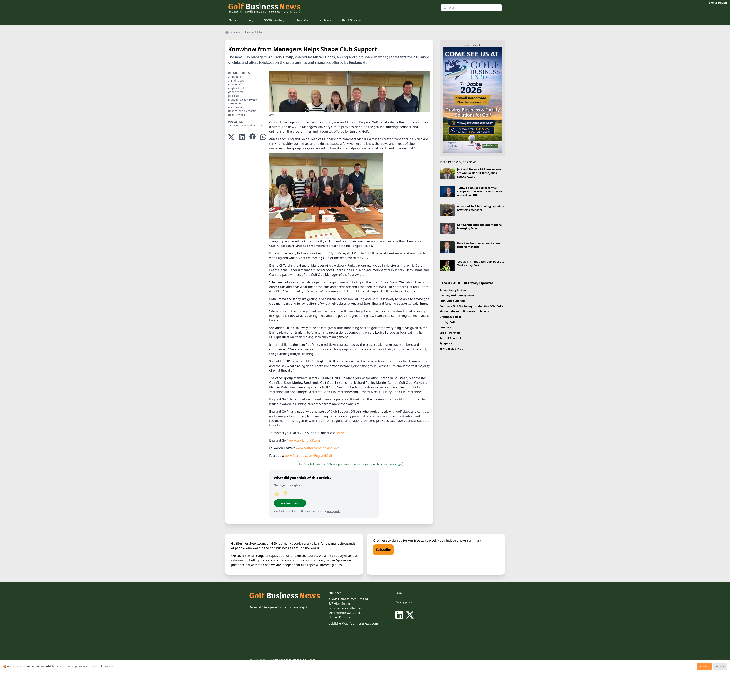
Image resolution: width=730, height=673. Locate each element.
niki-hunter (235, 107)
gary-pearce (236, 92)
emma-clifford (237, 84)
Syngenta (446, 343)
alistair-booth (236, 80)
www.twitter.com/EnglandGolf (317, 448)
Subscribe (383, 549)
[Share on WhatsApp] (263, 137)
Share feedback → (290, 503)
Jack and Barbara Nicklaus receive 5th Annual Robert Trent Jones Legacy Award (479, 173)
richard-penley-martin (242, 111)
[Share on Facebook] (252, 137)
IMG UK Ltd (447, 327)
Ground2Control (450, 317)
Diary (250, 20)
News (232, 20)
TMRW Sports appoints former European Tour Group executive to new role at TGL (479, 191)
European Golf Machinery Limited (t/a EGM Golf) (471, 306)
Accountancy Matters (453, 290)
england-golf (236, 88)
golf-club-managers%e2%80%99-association (243, 99)
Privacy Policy (334, 511)
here (340, 433)
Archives (325, 20)
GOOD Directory (274, 20)
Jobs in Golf (302, 20)
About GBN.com (351, 20)
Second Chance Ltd (452, 338)
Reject (720, 666)
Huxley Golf (447, 322)
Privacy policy (404, 602)
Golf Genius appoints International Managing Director (479, 226)
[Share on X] (231, 137)
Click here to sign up (387, 540)
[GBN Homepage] (328, 8)
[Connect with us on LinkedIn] (400, 615)
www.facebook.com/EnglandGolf (308, 456)
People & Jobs (253, 32)
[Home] (227, 32)
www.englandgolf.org (304, 440)
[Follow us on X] (410, 615)
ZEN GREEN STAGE (451, 348)
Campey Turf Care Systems (457, 295)
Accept (704, 666)
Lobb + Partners (450, 333)
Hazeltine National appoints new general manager (478, 245)
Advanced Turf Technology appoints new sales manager (480, 208)
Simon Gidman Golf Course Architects (464, 311)
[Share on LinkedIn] (242, 137)
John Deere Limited (452, 301)
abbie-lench (235, 77)
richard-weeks (237, 115)
